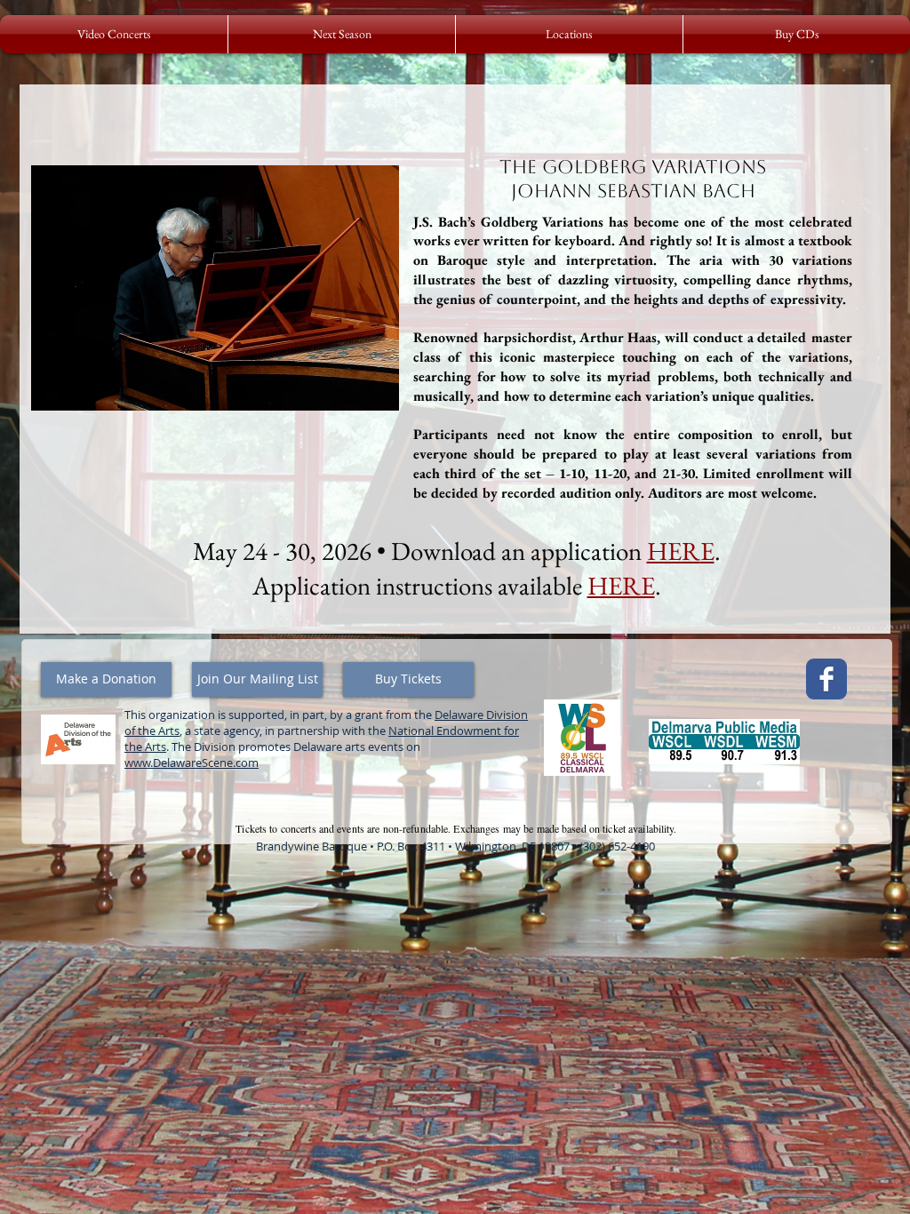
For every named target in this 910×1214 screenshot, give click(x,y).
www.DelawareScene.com (191, 763)
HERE (621, 586)
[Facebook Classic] (826, 679)
